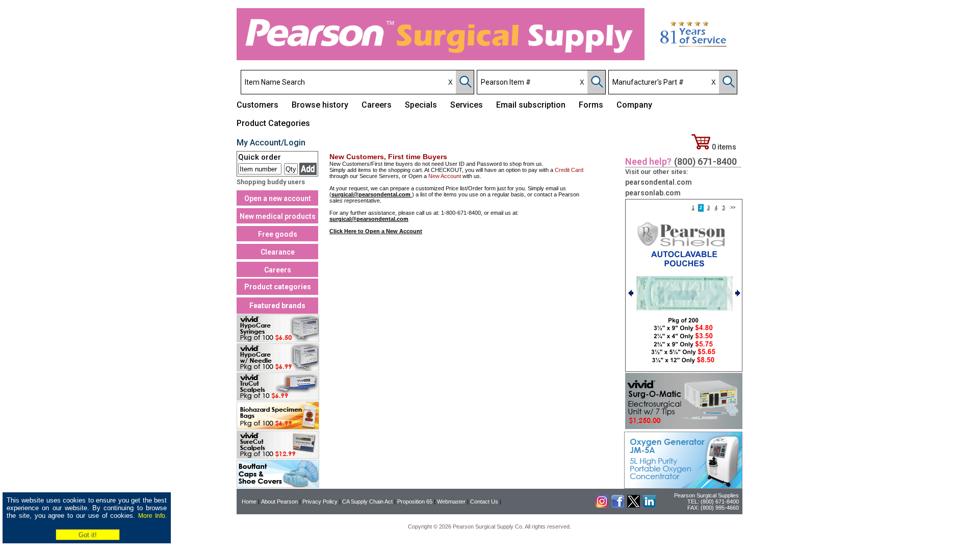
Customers (257, 105)
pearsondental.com (658, 182)
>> (732, 208)
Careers (377, 105)
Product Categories (273, 123)
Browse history (320, 105)
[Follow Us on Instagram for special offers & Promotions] (602, 506)
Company (634, 105)
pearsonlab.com (653, 193)
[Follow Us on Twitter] (633, 506)
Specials (421, 105)
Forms (591, 105)
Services (466, 105)
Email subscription (530, 105)
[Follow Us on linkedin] (649, 506)
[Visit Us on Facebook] (617, 506)
